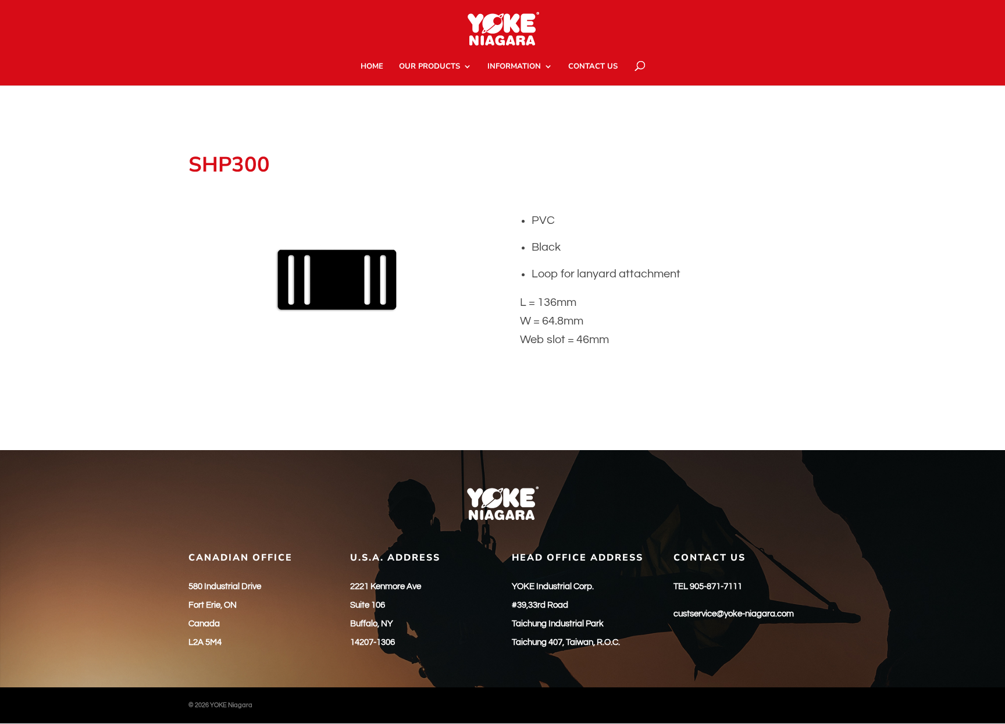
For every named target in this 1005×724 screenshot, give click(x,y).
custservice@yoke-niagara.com (733, 613)
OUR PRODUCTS (429, 67)
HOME (372, 67)
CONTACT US (593, 67)
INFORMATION (514, 67)
